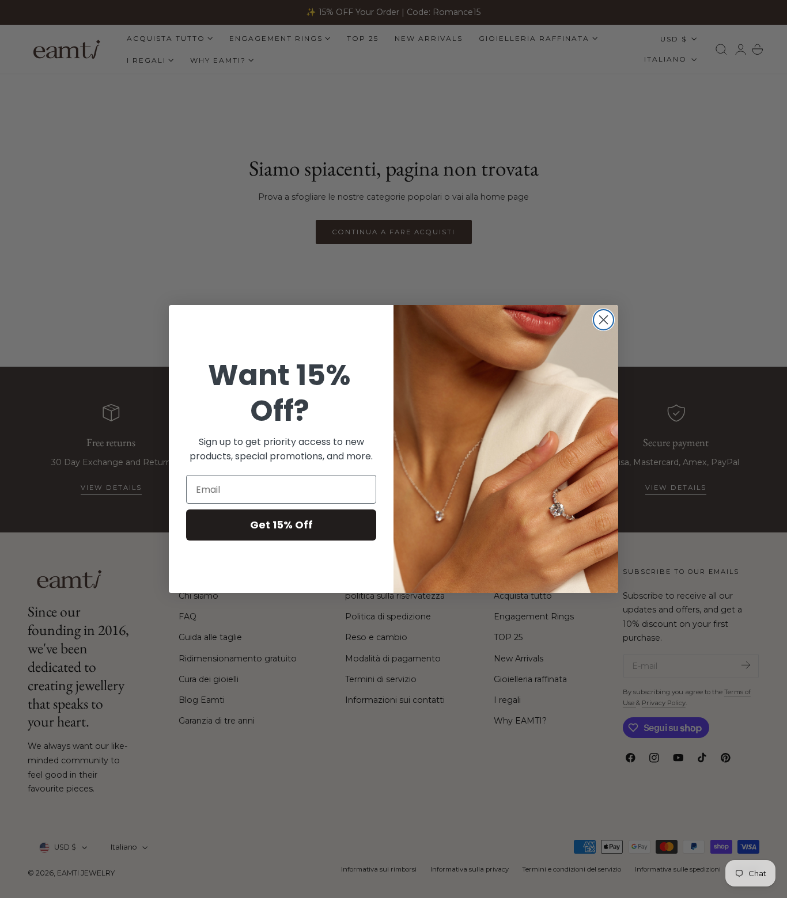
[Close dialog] (603, 320)
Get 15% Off (281, 525)
